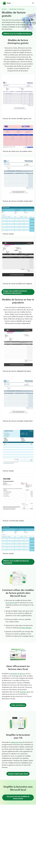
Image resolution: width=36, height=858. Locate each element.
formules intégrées (25, 628)
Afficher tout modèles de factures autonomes (16, 562)
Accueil (4, 9)
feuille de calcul (25, 692)
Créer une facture (18, 705)
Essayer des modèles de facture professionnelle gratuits (15, 292)
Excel (9, 3)
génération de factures (17, 673)
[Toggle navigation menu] (32, 3)
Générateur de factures (16, 9)
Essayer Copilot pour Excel (18, 774)
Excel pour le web (11, 603)
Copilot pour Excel (16, 742)
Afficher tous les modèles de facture (17, 34)
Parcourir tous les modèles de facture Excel (18, 797)
